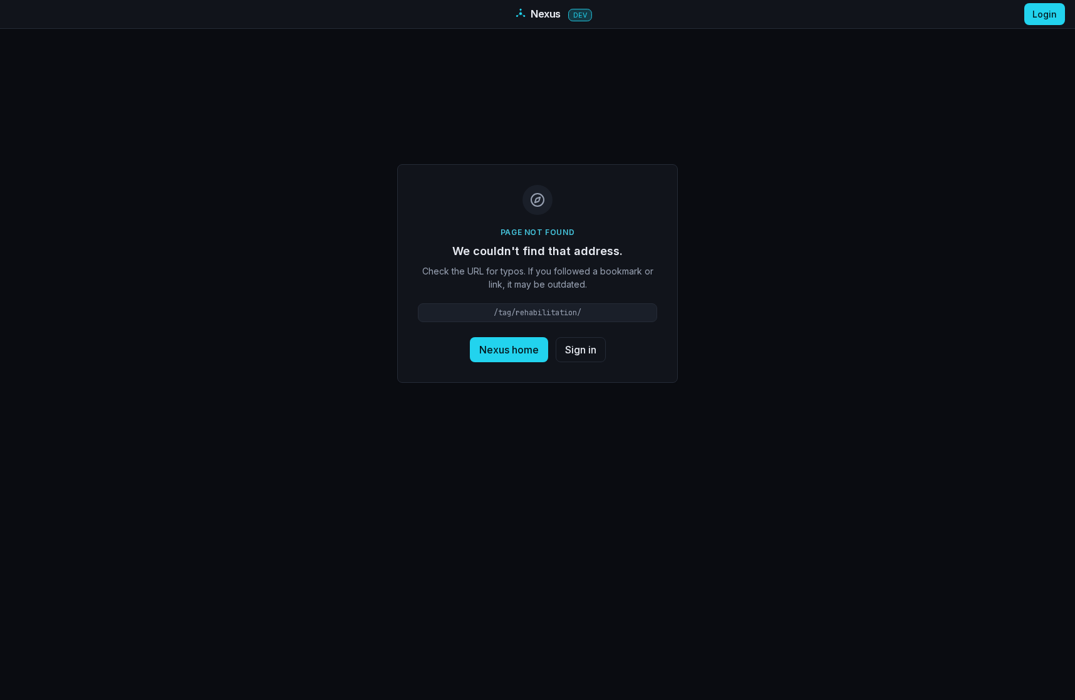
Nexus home (509, 349)
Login (1044, 14)
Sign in (580, 349)
